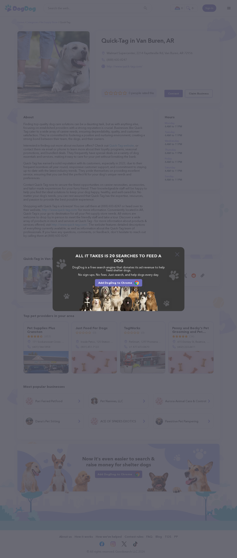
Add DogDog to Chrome (115, 282)
